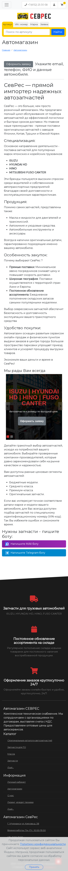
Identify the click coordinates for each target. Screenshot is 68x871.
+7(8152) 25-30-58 (37, 4)
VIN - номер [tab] (21, 24)
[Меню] (6, 4)
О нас (10, 795)
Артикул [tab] (7, 24)
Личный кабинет (16, 782)
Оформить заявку (18, 64)
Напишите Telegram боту (28, 552)
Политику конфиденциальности (43, 844)
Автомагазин (14, 788)
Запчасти (12, 760)
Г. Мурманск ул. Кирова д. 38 (23, 823)
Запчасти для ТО (16, 747)
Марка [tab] (34, 24)
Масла (11, 754)
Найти (57, 32)
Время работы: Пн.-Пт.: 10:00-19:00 (26, 830)
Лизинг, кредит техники (20, 802)
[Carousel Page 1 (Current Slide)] (8, 436)
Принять (34, 867)
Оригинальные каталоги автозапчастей (29, 740)
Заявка (44, 24)
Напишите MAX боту (24, 543)
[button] (62, 4)
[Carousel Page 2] (11, 436)
